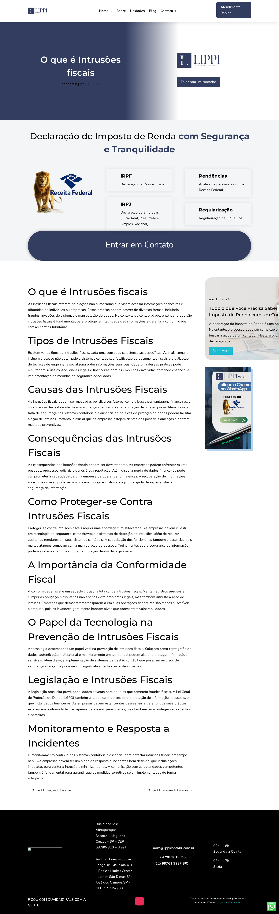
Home (104, 11)
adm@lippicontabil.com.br (173, 848)
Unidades (137, 11)
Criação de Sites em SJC (228, 902)
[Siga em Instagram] (139, 901)
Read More (220, 350)
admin (72, 84)
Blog (152, 11)
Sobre (121, 11)
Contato (167, 11)
